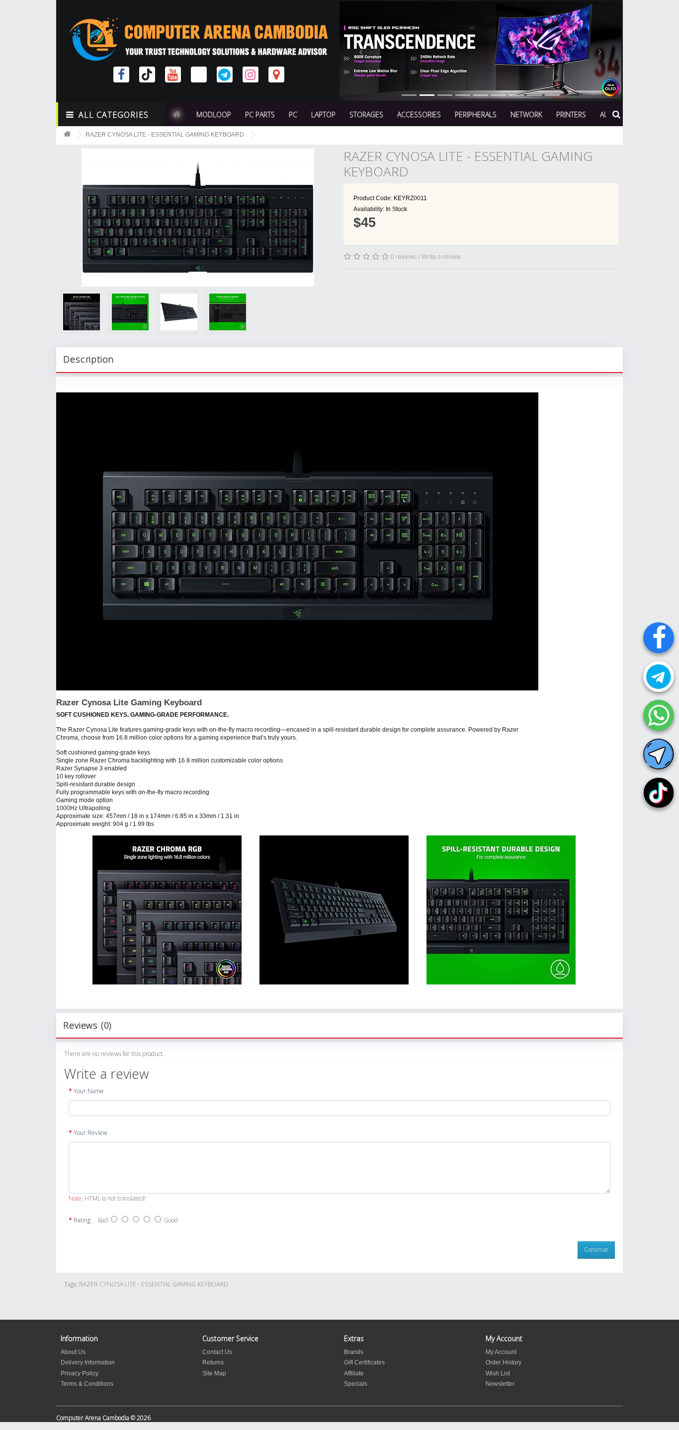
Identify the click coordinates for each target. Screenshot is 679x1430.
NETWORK (526, 114)
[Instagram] (250, 74)
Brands (353, 1352)
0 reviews (404, 256)
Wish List (498, 1373)
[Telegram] (658, 676)
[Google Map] (276, 74)
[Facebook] (658, 637)
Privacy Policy (79, 1373)
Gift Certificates (364, 1362)
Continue (596, 1249)
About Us (73, 1352)
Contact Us (217, 1352)
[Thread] (199, 74)
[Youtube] (173, 74)
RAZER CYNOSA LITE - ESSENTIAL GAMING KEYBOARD (164, 134)
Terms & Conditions (87, 1383)
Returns (213, 1362)
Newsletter (500, 1383)
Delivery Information (88, 1362)
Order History (503, 1362)
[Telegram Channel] (658, 754)
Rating (82, 1220)
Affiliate (354, 1373)
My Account (501, 1352)
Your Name (89, 1091)
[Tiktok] (658, 792)
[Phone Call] (658, 715)
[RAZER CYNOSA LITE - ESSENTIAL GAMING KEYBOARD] (198, 203)
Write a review (441, 256)
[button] (361, 51)
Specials (355, 1383)
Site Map (214, 1373)
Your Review (90, 1133)
